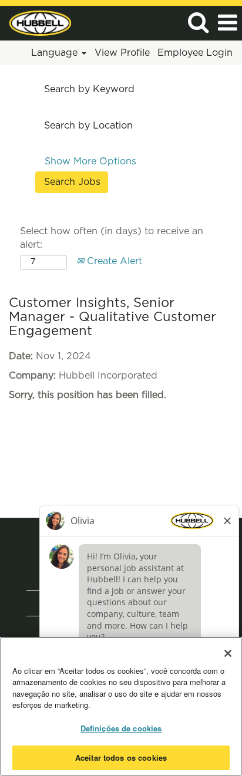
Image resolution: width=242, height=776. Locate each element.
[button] (227, 23)
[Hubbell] (36, 22)
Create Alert (113, 261)
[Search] (198, 22)
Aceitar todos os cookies (121, 757)
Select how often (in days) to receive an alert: (111, 238)
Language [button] (55, 53)
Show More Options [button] (90, 161)
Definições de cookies (121, 728)
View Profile (122, 53)
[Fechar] (228, 653)
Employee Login (195, 53)
